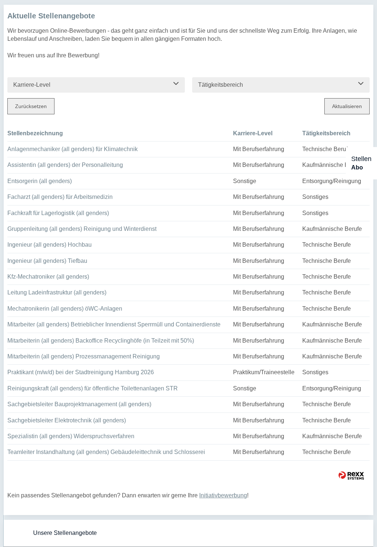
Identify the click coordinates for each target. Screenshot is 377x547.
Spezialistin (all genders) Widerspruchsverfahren (70, 436)
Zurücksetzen (31, 106)
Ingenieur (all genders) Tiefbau (47, 261)
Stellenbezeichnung (35, 133)
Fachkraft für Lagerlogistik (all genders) (58, 213)
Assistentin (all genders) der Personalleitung (65, 165)
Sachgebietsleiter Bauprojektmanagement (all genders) (79, 404)
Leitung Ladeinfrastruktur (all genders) (56, 292)
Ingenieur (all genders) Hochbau (49, 245)
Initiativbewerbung (223, 495)
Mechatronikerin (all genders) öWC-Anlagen (64, 308)
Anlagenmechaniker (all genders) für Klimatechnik (72, 149)
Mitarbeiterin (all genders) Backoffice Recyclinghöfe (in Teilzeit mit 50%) (100, 340)
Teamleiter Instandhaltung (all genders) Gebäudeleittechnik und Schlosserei (106, 452)
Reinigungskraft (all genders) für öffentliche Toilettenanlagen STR (92, 388)
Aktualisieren (347, 106)
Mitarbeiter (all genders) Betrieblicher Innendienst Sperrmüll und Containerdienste (114, 324)
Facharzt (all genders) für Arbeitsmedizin (60, 197)
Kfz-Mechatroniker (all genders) (48, 277)
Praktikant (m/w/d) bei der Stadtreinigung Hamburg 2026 (80, 372)
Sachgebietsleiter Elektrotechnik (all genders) (66, 420)
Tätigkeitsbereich (326, 133)
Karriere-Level (252, 133)
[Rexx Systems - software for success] (351, 475)
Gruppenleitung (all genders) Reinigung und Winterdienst (81, 229)
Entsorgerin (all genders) (39, 181)
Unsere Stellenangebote (65, 533)
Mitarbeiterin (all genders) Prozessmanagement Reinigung (83, 356)
